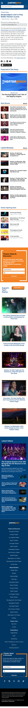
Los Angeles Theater (14, 537)
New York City (5, 19)
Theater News (5, 12)
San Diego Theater (14, 606)
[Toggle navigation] (1, 3)
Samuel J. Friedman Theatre (17, 221)
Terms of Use (11, 701)
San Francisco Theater (14, 552)
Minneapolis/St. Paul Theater (14, 561)
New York (14, 624)
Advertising (14, 639)
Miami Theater (14, 546)
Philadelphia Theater (14, 549)
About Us (14, 644)
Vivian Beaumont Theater (16, 237)
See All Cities (14, 564)
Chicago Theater (14, 534)
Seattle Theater (14, 555)
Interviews (14, 579)
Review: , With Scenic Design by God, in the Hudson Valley (14, 427)
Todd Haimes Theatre (15, 231)
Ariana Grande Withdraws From (14, 344)
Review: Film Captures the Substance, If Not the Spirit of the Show (14, 371)
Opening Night (14, 576)
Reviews (14, 573)
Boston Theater (14, 540)
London (14, 627)
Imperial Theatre (14, 225)
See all (25, 103)
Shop (14, 636)
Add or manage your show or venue (14, 642)
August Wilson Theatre (16, 214)
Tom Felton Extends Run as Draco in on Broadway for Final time (14, 317)
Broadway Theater (14, 531)
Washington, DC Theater (14, 558)
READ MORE (17, 287)
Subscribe (14, 276)
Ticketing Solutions (14, 647)
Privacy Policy (5, 701)
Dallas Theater (14, 591)
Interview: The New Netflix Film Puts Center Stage (14, 399)
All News (14, 618)
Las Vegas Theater (14, 543)
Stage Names (14, 633)
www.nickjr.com (21, 58)
